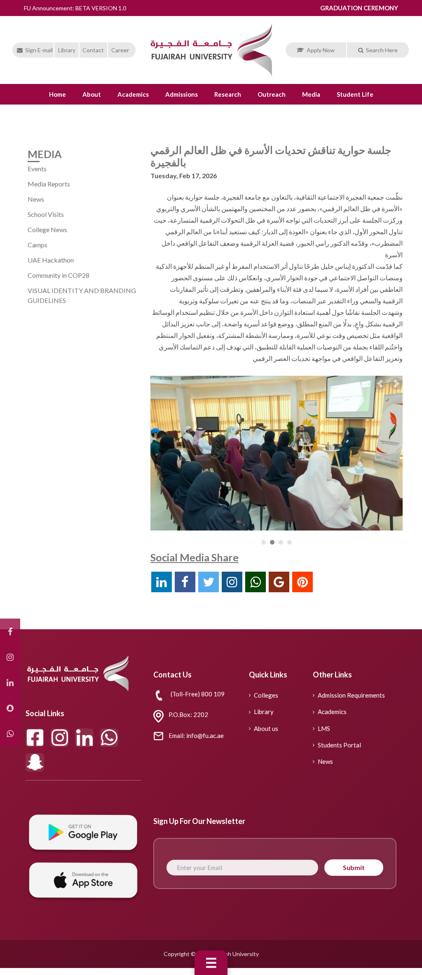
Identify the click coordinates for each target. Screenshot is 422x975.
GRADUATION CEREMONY (359, 8)
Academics (133, 94)
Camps (37, 245)
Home (57, 94)
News (36, 199)
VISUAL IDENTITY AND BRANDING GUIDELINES (82, 295)
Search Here (382, 50)
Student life (355, 94)
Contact (93, 50)
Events (37, 168)
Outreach (272, 94)
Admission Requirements (351, 695)
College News (47, 229)
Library (66, 50)
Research (227, 94)
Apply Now (321, 50)
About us (266, 728)
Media (311, 94)
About (91, 94)
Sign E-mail (39, 50)
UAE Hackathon (51, 260)
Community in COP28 (58, 275)
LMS (324, 728)
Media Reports (49, 184)
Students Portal (339, 745)
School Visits (46, 214)
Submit (354, 867)
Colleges (266, 695)
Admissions (181, 94)
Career (120, 50)
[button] (380, 383)
